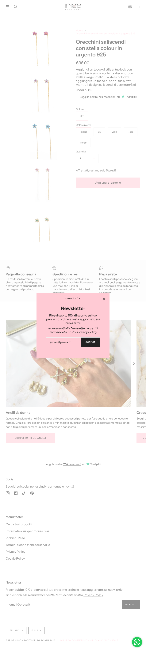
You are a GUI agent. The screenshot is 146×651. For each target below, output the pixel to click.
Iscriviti (90, 342)
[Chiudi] (104, 299)
